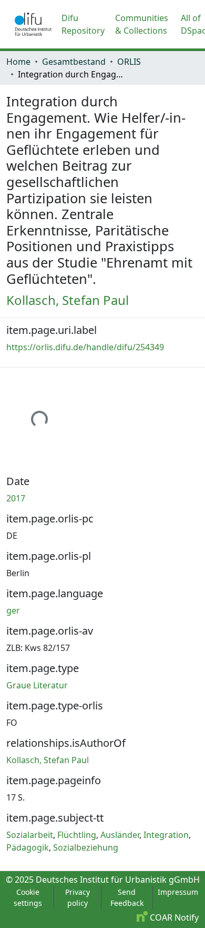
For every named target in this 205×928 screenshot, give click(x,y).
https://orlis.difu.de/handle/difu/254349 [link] (85, 347)
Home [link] (18, 61)
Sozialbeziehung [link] (85, 847)
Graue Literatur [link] (37, 685)
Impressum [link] (178, 892)
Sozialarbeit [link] (29, 835)
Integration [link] (166, 835)
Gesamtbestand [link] (74, 61)
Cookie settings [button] (28, 897)
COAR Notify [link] (173, 917)
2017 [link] (15, 498)
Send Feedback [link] (127, 897)
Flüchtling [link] (76, 835)
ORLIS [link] (129, 61)
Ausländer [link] (119, 835)
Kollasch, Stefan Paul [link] (67, 300)
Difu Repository (83, 24)
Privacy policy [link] (77, 897)
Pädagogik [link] (27, 847)
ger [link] (13, 610)
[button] (33, 24)
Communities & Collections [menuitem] (141, 24)
